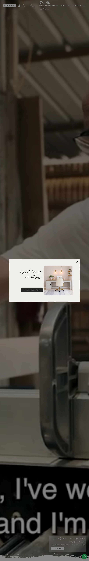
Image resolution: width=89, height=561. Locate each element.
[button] (77, 262)
